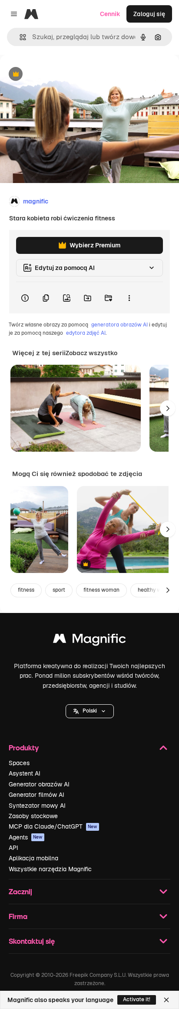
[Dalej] (168, 408)
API (13, 848)
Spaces (19, 763)
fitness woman (101, 589)
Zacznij (20, 891)
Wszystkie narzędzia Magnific (50, 869)
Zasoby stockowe (33, 816)
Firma (18, 916)
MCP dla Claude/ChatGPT (53, 826)
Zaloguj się (149, 14)
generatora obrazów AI (119, 324)
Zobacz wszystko (91, 353)
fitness (26, 589)
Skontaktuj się (32, 941)
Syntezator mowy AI (37, 805)
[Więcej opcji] (129, 297)
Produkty (24, 747)
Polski (90, 710)
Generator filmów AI (36, 795)
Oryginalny (59, 74)
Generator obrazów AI (39, 784)
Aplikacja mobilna (33, 858)
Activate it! (136, 999)
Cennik (110, 14)
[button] (90, 711)
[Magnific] (89, 640)
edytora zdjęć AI (86, 333)
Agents (26, 837)
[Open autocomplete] (19, 37)
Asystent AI (24, 773)
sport (59, 589)
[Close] (166, 1000)
